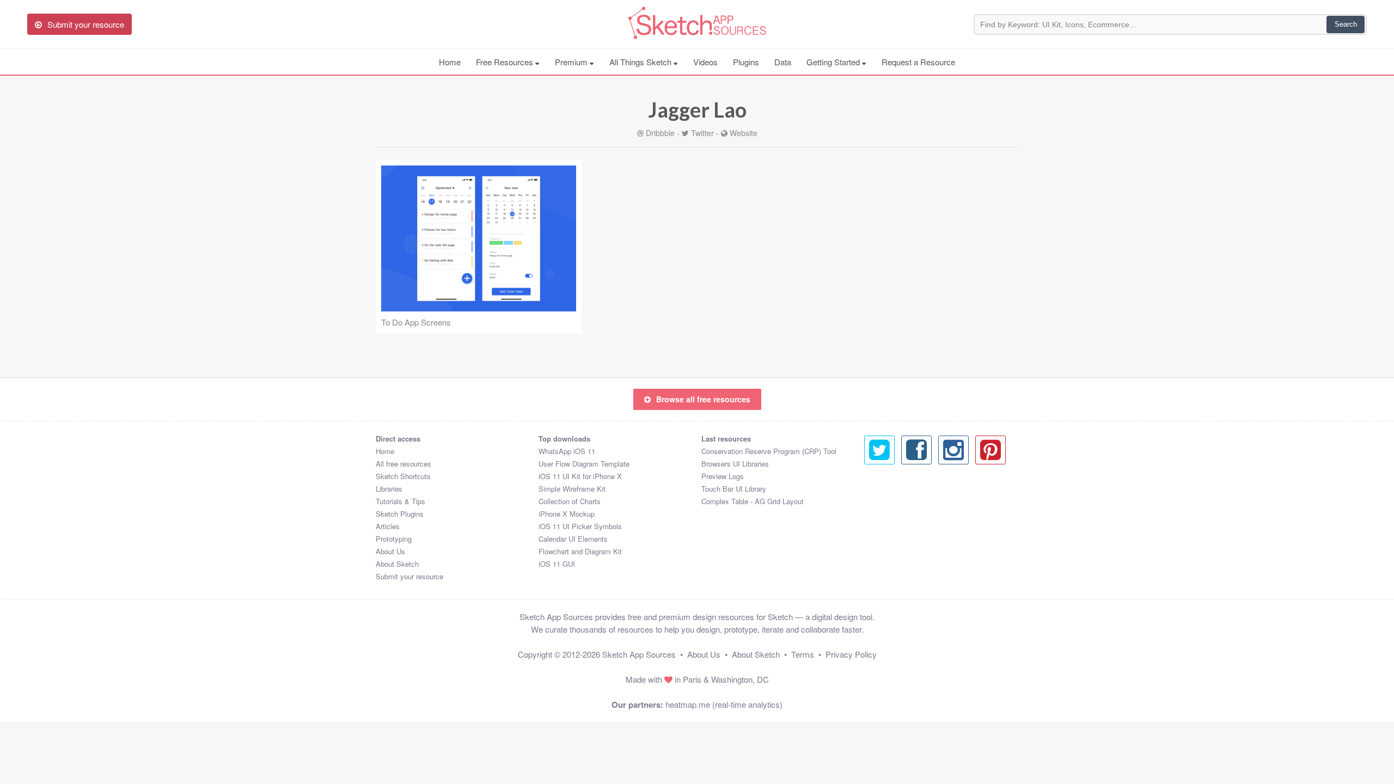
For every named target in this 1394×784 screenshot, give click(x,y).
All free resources (403, 463)
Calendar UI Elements (573, 539)
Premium (572, 62)
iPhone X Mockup (567, 514)
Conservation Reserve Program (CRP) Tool (768, 451)
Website (743, 132)
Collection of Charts (570, 501)
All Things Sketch (641, 62)
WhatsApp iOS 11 (567, 451)
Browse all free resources (703, 399)
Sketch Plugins (400, 514)
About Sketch (397, 564)
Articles (388, 526)
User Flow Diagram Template (584, 463)
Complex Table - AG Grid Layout (752, 501)
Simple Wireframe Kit (572, 488)
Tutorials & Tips (400, 501)
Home (450, 62)
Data (782, 62)
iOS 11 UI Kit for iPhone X (580, 476)
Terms (802, 654)
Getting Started (834, 62)
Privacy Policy (851, 654)
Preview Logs (722, 476)
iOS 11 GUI (557, 564)
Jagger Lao (697, 109)
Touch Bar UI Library (733, 488)
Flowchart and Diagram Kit (580, 551)
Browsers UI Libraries (735, 463)
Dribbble (660, 132)
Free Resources (505, 62)
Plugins (746, 62)
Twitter (702, 132)
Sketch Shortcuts (403, 476)
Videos (705, 62)
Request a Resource (918, 62)
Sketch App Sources (639, 654)
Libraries (389, 488)
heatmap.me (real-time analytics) (723, 704)
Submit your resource (409, 576)
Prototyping (394, 539)
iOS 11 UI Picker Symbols (580, 526)
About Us (390, 551)
